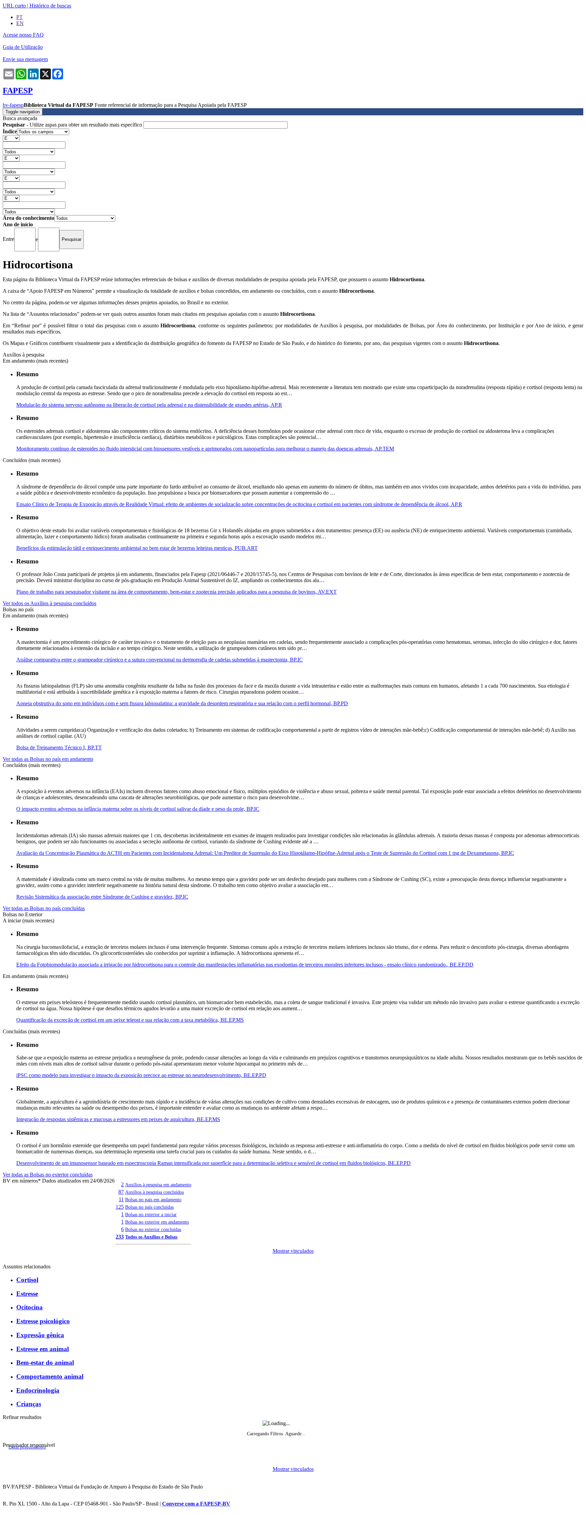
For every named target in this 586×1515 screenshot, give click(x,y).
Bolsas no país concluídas (149, 1207)
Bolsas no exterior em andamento (157, 1222)
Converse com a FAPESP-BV (196, 1504)
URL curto (14, 5)
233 (120, 1237)
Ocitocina (29, 1307)
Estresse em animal (42, 1349)
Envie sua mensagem (25, 59)
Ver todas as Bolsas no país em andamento (48, 759)
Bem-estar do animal (45, 1362)
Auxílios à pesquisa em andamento (158, 1184)
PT (19, 17)
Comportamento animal (49, 1376)
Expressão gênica (40, 1335)
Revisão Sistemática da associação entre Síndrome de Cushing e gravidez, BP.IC (102, 897)
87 (121, 1192)
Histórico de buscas (50, 5)
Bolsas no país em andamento (153, 1199)
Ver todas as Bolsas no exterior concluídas (48, 1174)
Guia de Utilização (23, 47)
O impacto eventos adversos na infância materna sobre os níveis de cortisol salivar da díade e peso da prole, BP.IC (137, 809)
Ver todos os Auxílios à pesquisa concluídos (49, 603)
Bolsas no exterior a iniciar (151, 1214)
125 (120, 1207)
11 (121, 1199)
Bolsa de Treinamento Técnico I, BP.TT (59, 747)
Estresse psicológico (43, 1321)
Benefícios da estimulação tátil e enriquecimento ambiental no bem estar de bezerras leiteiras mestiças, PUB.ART (137, 548)
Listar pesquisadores (27, 1447)
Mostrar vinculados (293, 1251)
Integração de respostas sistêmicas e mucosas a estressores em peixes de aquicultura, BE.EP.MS (118, 1119)
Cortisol (27, 1279)
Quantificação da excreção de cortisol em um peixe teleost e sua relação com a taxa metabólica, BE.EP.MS (130, 1020)
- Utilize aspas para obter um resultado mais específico (73, 125)
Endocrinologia (37, 1390)
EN (20, 23)
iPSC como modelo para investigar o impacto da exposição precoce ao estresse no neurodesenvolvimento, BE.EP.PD (141, 1075)
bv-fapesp (13, 105)
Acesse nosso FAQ (23, 35)
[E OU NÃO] (11, 138)
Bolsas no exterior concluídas (153, 1229)
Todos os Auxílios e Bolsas (151, 1237)
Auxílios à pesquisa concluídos (154, 1192)
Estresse (27, 1293)
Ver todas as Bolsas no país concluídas (44, 908)
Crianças (28, 1403)
